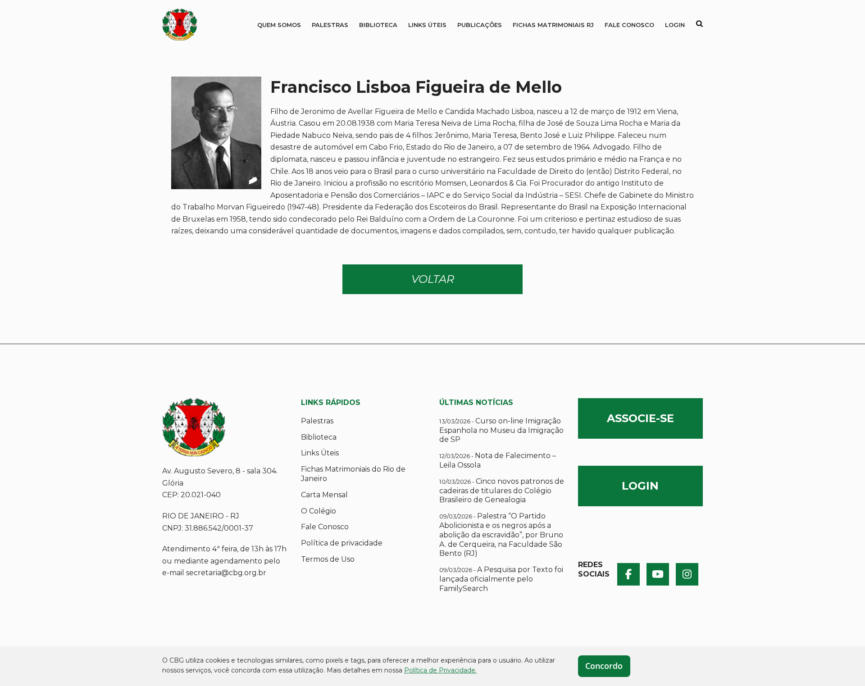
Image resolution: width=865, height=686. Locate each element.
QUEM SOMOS (279, 24)
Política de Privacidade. (440, 670)
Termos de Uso (328, 559)
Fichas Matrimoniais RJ (553, 24)
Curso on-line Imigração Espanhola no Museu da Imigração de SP (501, 430)
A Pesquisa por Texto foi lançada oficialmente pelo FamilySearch (501, 579)
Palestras (330, 24)
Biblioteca (378, 24)
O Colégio (318, 511)
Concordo (604, 665)
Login (675, 24)
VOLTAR (432, 279)
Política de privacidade (341, 543)
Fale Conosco (629, 24)
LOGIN (640, 485)
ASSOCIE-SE (640, 418)
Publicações (479, 24)
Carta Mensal (324, 495)
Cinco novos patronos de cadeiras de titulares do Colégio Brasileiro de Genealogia (501, 490)
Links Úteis (427, 24)
